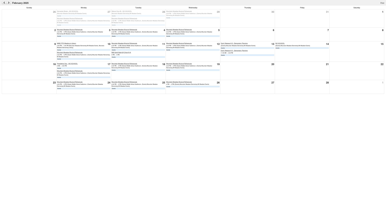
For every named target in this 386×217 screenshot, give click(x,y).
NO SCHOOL (280, 43)
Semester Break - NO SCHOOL (67, 11)
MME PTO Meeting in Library (66, 43)
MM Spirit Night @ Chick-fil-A (121, 52)
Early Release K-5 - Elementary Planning (234, 43)
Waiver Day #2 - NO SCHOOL (122, 11)
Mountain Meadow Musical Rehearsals (70, 18)
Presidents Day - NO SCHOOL (67, 63)
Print (382, 3)
